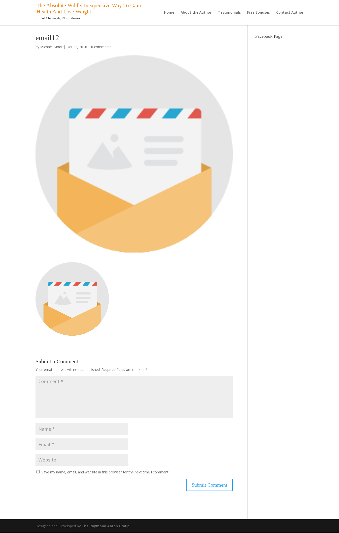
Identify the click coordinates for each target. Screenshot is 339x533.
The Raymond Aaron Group (106, 526)
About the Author (196, 13)
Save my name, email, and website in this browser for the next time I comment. (105, 472)
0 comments (101, 46)
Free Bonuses (258, 13)
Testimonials (229, 13)
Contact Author (290, 13)
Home (169, 13)
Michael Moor (51, 46)
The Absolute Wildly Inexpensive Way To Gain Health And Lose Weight (88, 8)
